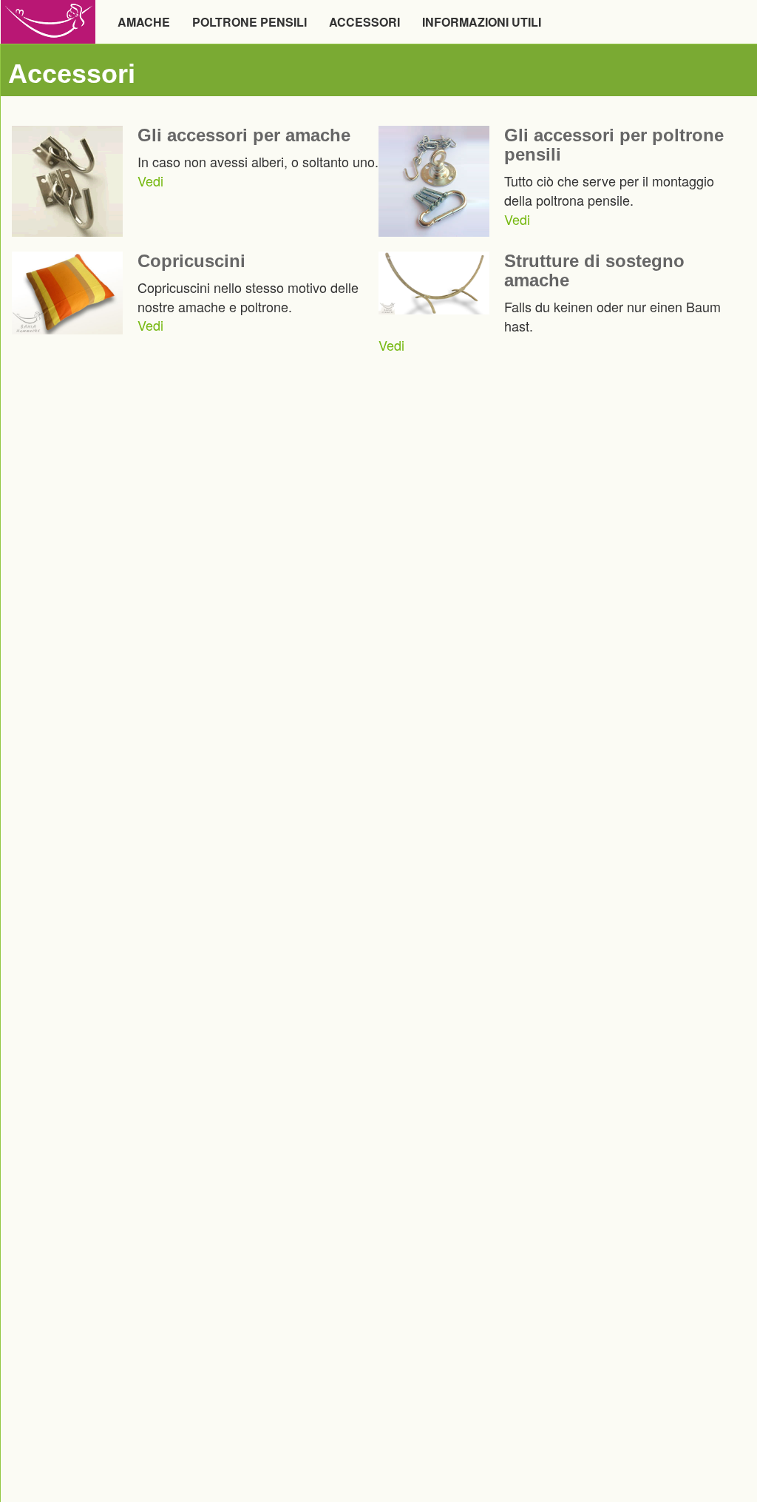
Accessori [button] (364, 21)
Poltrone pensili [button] (249, 21)
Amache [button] (144, 21)
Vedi (150, 180)
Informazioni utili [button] (481, 21)
